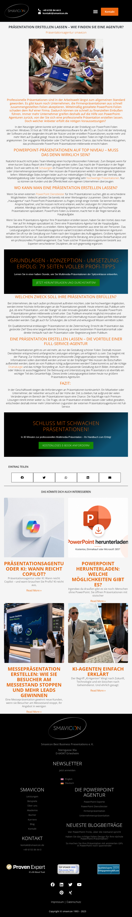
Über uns (32, 805)
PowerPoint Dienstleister (50, 194)
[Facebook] (53, 885)
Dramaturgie (15, 367)
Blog (32, 824)
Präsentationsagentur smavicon (66, 32)
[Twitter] (70, 885)
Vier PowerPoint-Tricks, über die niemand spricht (94, 831)
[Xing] (70, 893)
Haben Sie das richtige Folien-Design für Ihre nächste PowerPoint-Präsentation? (94, 837)
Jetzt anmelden (67, 770)
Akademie (32, 810)
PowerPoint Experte (94, 801)
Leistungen (32, 796)
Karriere (32, 819)
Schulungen (45, 168)
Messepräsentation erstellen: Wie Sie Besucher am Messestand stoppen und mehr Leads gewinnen (33, 682)
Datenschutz (73, 902)
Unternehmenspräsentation (94, 815)
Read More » (34, 590)
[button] (95, 11)
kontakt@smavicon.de (32, 845)
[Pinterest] (61, 893)
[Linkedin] (61, 885)
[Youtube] (79, 885)
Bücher (32, 814)
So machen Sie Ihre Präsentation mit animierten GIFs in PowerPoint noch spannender (94, 844)
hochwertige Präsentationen (103, 178)
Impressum (57, 902)
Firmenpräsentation (94, 810)
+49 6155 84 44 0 (32, 849)
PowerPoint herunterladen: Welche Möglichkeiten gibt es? (98, 574)
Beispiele (32, 801)
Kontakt (32, 828)
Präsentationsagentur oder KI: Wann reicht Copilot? (35, 568)
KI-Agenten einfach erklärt (98, 671)
